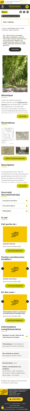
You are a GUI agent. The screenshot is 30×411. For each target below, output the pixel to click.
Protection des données (9, 409)
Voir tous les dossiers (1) (15, 250)
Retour (5, 12)
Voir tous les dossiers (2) (15, 286)
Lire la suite (22, 116)
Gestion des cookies (15, 405)
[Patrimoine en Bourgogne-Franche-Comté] (15, 6)
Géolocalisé (15, 49)
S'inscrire (16, 399)
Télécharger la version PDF (11, 16)
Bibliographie (7, 211)
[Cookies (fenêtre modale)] (2, 407)
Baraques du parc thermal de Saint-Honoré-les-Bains (13, 336)
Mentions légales (16, 403)
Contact (23, 403)
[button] (20, 12)
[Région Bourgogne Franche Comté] (2, 2)
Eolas (26, 409)
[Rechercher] (27, 6)
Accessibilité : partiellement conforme (15, 407)
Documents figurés (9, 206)
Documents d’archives (10, 200)
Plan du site (7, 403)
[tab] (15, 201)
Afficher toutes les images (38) (15, 158)
